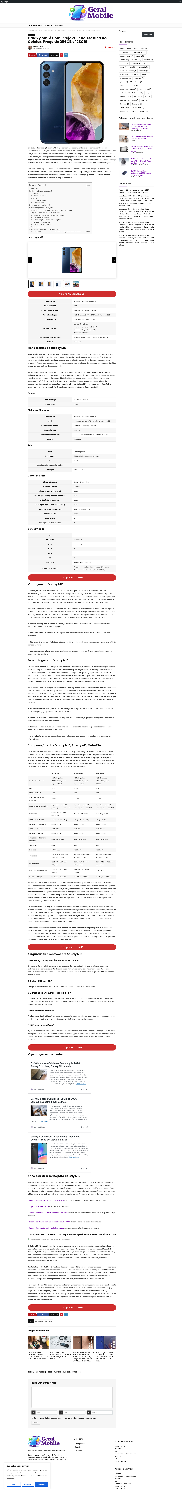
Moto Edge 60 (145, 89)
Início (30, 30)
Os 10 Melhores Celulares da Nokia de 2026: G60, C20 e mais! (60, 1355)
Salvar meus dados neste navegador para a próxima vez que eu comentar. (65, 1418)
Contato (118, 1449)
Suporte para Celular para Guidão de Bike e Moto (49, 1213)
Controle (148, 60)
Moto (134, 85)
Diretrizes (118, 1456)
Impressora (125, 78)
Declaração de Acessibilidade (125, 1454)
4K (122, 49)
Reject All (27, 1484)
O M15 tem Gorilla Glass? (42, 222)
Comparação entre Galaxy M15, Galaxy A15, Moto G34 (51, 210)
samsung (48, 1321)
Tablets (48, 25)
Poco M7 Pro (125, 97)
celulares (136, 60)
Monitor (124, 85)
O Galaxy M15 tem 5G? (41, 218)
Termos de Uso (120, 1461)
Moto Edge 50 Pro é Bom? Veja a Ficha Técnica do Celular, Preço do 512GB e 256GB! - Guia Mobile (136, 198)
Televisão (125, 111)
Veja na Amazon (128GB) (72, 293)
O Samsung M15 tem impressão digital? (47, 220)
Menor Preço (136, 82)
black (143, 49)
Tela (35, 198)
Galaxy (124, 74)
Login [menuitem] (6, 2)
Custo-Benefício (138, 63)
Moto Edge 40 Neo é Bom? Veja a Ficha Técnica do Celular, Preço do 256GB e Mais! (136, 203)
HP (144, 74)
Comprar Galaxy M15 (72, 577)
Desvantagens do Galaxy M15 (42, 208)
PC (148, 93)
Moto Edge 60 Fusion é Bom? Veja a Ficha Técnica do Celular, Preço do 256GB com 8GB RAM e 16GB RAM (83, 1356)
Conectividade (39, 203)
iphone (124, 82)
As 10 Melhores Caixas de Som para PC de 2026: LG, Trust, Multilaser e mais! (142, 161)
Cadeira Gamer (138, 52)
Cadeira (124, 52)
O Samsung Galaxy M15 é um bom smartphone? (49, 215)
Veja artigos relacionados (40, 227)
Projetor (138, 97)
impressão (139, 78)
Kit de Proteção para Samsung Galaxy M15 (46, 1200)
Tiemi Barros (38, 46)
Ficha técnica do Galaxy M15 (41, 191)
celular (124, 60)
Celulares (58, 25)
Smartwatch (138, 108)
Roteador (124, 104)
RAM (123, 100)
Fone (132, 67)
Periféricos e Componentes (139, 165)
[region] (27, 1475)
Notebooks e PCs (136, 130)
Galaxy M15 (34, 188)
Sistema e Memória (40, 196)
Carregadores (35, 25)
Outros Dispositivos (137, 153)
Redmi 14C (146, 100)
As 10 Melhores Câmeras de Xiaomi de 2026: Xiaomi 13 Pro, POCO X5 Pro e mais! (38, 1355)
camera (140, 56)
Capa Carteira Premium (39, 1206)
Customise (14, 1484)
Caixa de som (126, 56)
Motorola (125, 93)
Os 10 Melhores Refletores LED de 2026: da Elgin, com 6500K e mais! (142, 149)
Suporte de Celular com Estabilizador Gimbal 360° (49, 1222)
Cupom (124, 63)
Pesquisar (122, 31)
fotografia (143, 67)
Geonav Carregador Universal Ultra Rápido (46, 1228)
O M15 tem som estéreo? (42, 224)
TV (135, 111)
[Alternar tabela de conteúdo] (87, 185)
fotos (123, 71)
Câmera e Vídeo (40, 200)
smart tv (125, 108)
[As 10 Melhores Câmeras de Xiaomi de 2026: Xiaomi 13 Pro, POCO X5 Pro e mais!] (38, 1337)
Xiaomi (144, 111)
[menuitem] (2, 1)
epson (123, 67)
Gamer (135, 74)
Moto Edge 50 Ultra (128, 89)
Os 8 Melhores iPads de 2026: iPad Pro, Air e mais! (142, 137)
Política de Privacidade (123, 1459)
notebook (137, 93)
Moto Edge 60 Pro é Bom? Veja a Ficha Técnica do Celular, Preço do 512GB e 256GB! (104, 1356)
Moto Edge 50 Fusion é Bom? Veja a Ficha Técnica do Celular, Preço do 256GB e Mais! (136, 216)
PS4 (147, 97)
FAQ (116, 1451)
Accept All (41, 1484)
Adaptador (132, 49)
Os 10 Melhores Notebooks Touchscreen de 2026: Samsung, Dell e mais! (141, 126)
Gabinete (144, 71)
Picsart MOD (123, 190)
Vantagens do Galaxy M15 (40, 205)
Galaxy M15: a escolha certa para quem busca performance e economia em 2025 (61, 232)
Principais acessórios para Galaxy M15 (45, 229)
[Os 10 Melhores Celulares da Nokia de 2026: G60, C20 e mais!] (60, 1337)
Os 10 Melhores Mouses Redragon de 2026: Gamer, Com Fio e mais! (141, 173)
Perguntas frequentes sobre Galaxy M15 (46, 213)
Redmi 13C (133, 100)
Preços (35, 193)
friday (132, 71)
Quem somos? (120, 1446)
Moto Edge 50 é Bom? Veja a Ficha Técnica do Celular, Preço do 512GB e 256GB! (136, 229)
